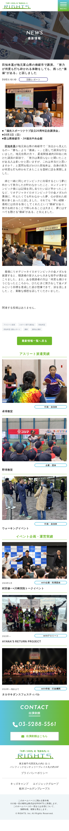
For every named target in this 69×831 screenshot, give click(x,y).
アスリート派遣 (9, 325)
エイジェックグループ (46, 783)
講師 (26, 329)
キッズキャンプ (19, 783)
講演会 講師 (36, 329)
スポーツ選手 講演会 (26, 325)
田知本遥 (42, 325)
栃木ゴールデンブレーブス (34, 788)
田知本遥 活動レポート (12, 329)
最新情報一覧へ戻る (34, 340)
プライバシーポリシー (34, 773)
